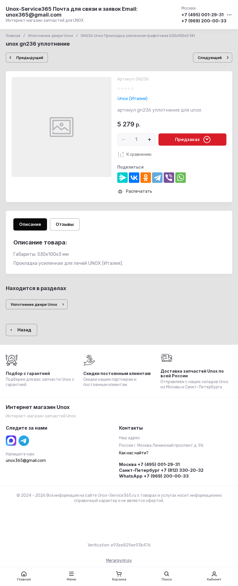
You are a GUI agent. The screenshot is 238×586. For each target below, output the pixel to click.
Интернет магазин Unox (38, 407)
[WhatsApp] (180, 177)
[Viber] (169, 177)
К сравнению (139, 154)
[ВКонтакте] (134, 177)
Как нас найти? (134, 453)
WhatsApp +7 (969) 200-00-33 (154, 476)
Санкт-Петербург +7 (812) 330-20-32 (161, 470)
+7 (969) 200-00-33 (203, 21)
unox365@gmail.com (26, 460)
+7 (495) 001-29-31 (202, 14)
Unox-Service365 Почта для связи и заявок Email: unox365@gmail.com (72, 12)
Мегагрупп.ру (119, 560)
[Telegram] (157, 177)
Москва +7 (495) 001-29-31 (149, 464)
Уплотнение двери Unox (50, 35)
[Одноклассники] (145, 177)
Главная (13, 35)
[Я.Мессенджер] (122, 177)
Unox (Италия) (132, 98)
